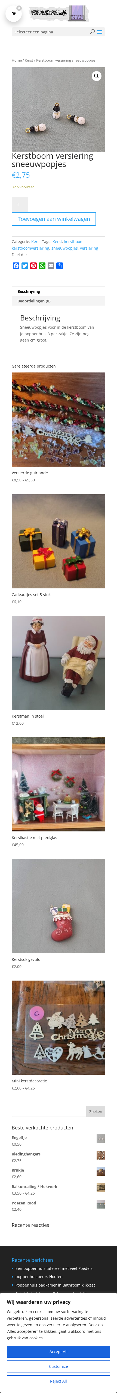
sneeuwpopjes (64, 248)
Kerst (29, 60)
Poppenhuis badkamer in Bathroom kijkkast (55, 1285)
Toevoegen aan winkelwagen (54, 218)
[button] (96, 76)
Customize (58, 1366)
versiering (89, 248)
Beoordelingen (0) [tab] (34, 301)
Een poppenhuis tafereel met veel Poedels (54, 1268)
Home (17, 60)
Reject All (58, 1381)
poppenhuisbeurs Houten (39, 1276)
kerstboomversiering (30, 248)
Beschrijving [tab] (28, 291)
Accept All (58, 1351)
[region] (58, 1343)
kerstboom (74, 241)
